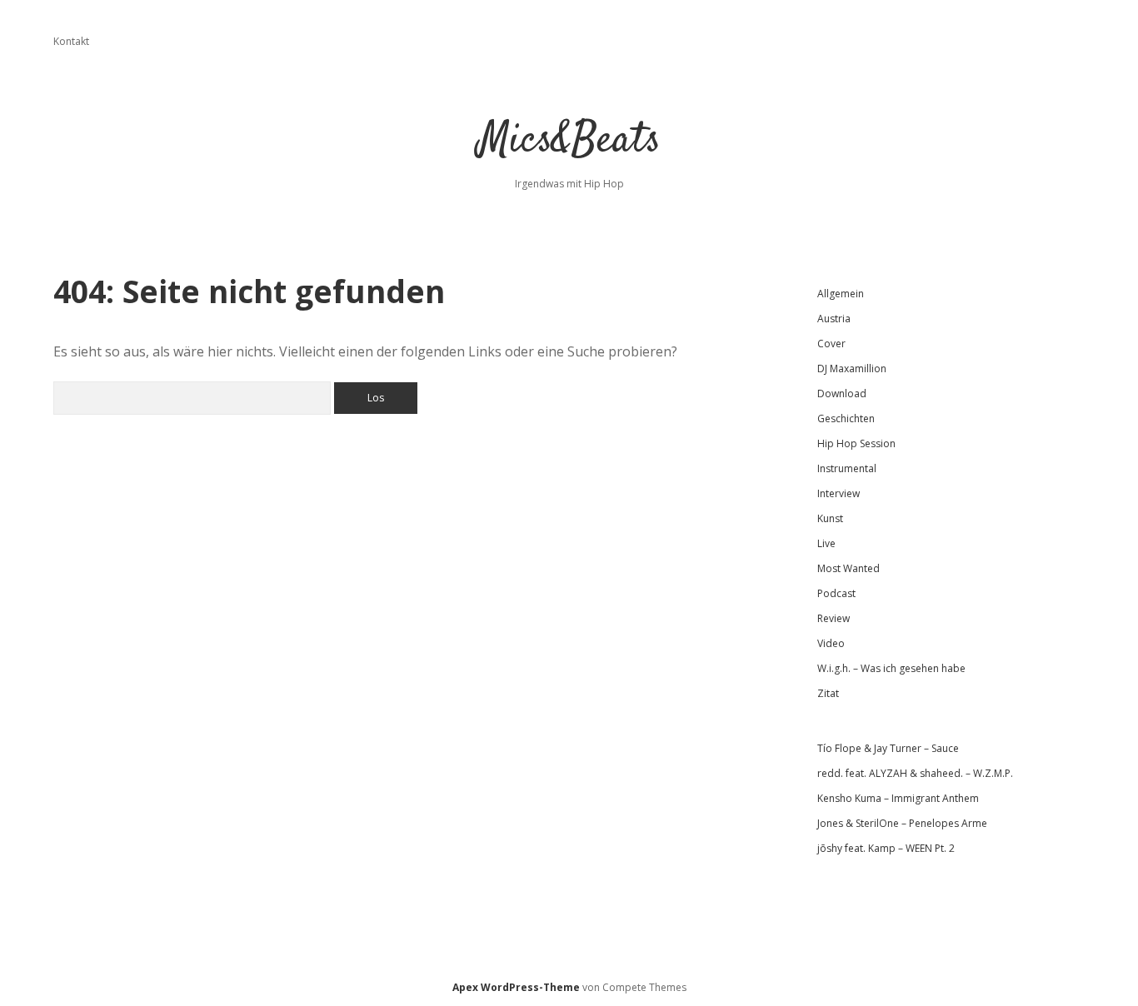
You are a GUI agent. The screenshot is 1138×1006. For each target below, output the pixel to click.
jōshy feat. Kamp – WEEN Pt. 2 (886, 848)
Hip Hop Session (856, 443)
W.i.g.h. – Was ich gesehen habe (891, 668)
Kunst (830, 518)
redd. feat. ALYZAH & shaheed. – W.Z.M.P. (915, 773)
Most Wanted (848, 568)
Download (841, 393)
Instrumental (846, 468)
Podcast (836, 593)
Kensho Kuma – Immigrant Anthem (898, 798)
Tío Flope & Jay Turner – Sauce (888, 748)
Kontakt (71, 41)
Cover (831, 343)
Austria (834, 318)
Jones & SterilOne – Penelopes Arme (902, 823)
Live (826, 543)
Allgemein (840, 293)
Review (833, 618)
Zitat (828, 693)
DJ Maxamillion (851, 368)
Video (831, 643)
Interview (838, 493)
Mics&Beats (569, 141)
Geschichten (846, 418)
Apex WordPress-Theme (516, 987)
